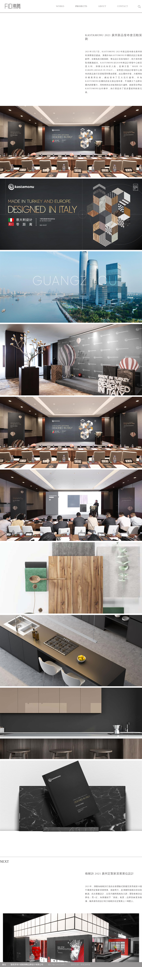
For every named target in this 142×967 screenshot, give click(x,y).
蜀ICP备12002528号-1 (57, 965)
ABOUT (102, 6)
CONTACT (122, 6)
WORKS (60, 6)
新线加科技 (85, 965)
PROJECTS (81, 6)
